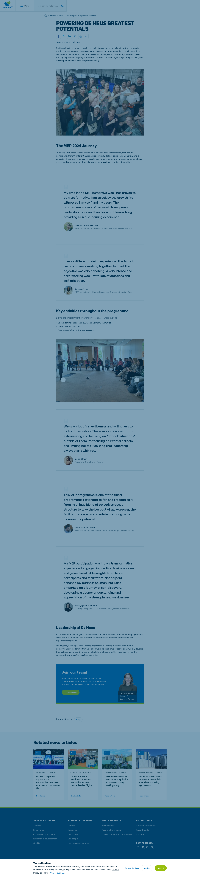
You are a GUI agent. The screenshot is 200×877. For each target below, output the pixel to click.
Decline (147, 868)
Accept (161, 868)
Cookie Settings (57, 873)
